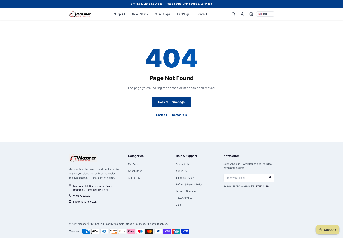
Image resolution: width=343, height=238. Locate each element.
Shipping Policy (185, 177)
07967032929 (81, 195)
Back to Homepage (171, 102)
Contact (202, 14)
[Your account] (242, 14)
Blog (178, 204)
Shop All (119, 14)
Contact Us (179, 115)
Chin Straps (162, 14)
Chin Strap (134, 177)
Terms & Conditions (187, 191)
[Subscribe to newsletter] (269, 178)
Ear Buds (133, 164)
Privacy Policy (184, 197)
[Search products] (233, 14)
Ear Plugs (183, 14)
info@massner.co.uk (85, 201)
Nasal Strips (140, 14)
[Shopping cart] (251, 14)
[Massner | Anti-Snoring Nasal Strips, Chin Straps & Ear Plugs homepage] (83, 158)
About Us (181, 170)
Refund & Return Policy (189, 184)
